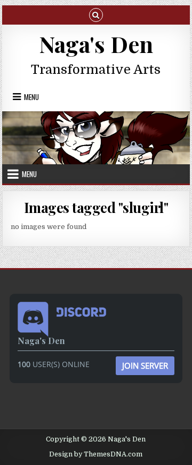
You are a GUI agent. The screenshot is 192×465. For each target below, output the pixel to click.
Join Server (145, 365)
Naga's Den (96, 44)
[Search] (96, 14)
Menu (31, 97)
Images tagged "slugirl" (96, 207)
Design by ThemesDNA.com (95, 454)
